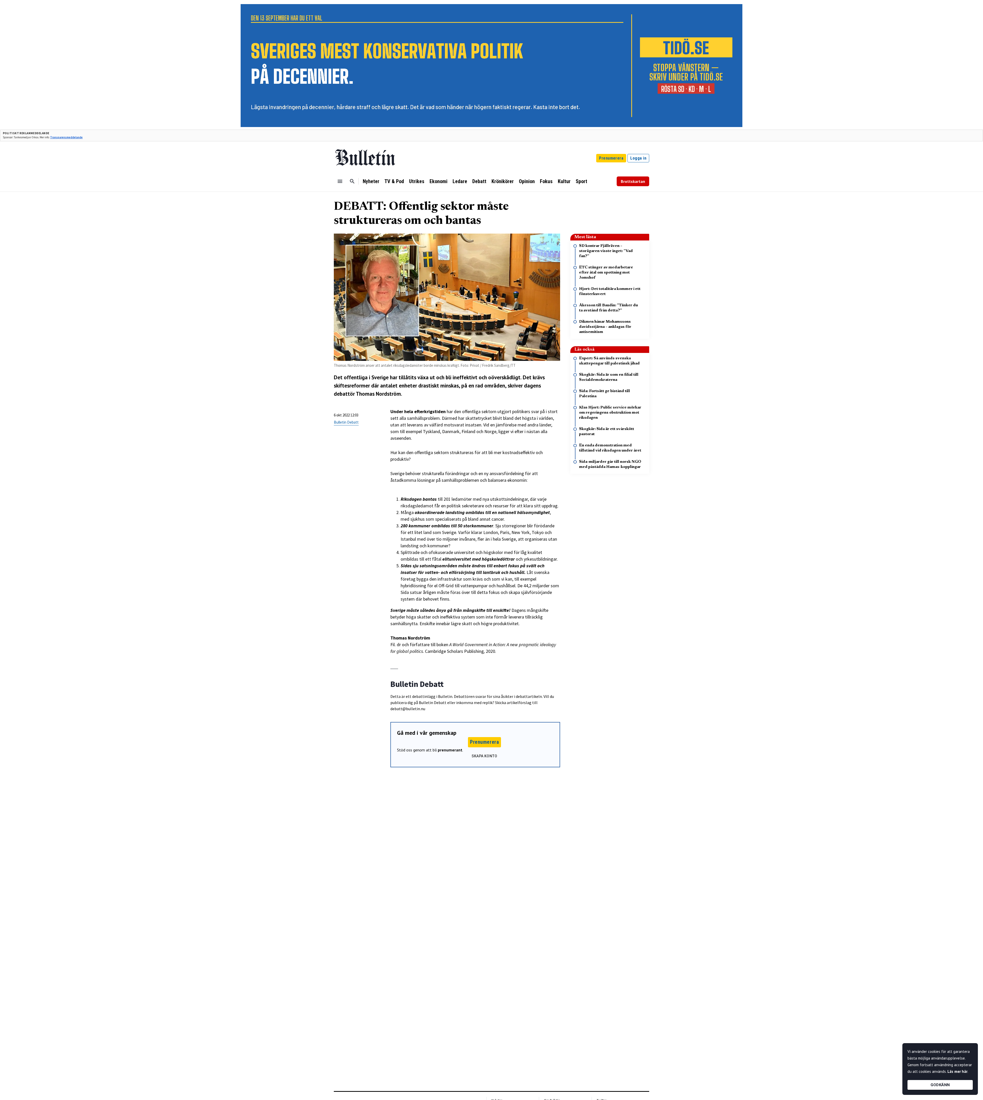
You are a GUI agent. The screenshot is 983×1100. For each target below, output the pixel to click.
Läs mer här (957, 1071)
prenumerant (450, 749)
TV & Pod (394, 181)
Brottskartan (633, 181)
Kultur (564, 181)
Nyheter (371, 181)
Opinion (527, 181)
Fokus (546, 181)
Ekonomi (438, 181)
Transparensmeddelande (66, 137)
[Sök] (352, 181)
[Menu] (340, 181)
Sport (581, 181)
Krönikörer (503, 181)
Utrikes (416, 181)
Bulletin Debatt (346, 422)
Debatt (479, 181)
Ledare (460, 181)
